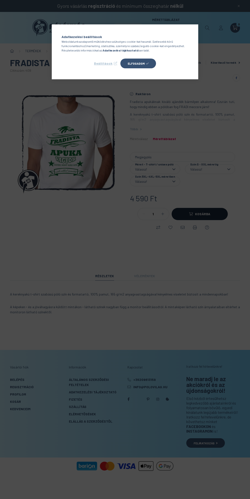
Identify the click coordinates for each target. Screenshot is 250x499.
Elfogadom (136, 63)
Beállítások (103, 63)
